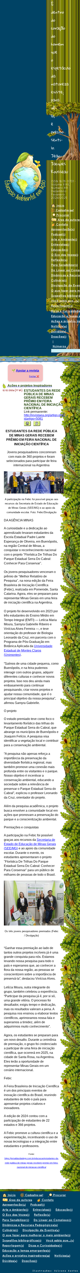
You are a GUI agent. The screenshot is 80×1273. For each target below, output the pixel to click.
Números (60, 346)
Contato (61, 224)
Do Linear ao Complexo (52, 1220)
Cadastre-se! (64, 210)
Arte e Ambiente (15, 1209)
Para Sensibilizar (15, 1220)
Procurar (62, 215)
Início (60, 205)
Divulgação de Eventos (41, 1230)
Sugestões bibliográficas (21, 1240)
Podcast (58, 234)
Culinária (59, 280)
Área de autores (20, 1200)
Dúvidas (58, 331)
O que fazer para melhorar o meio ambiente (36, 1235)
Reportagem (61, 305)
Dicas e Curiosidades (45, 1245)
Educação (59, 249)
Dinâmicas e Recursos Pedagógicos (30, 1225)
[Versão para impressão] (27, 423)
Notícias (59, 326)
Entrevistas (60, 244)
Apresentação (62, 229)
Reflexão (59, 259)
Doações (58, 336)
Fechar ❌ (34, 376)
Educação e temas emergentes (26, 1250)
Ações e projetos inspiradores (26, 1255)
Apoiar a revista (27, 370)
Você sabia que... (60, 1240)
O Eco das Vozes (15, 1214)
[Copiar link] (36, 423)
